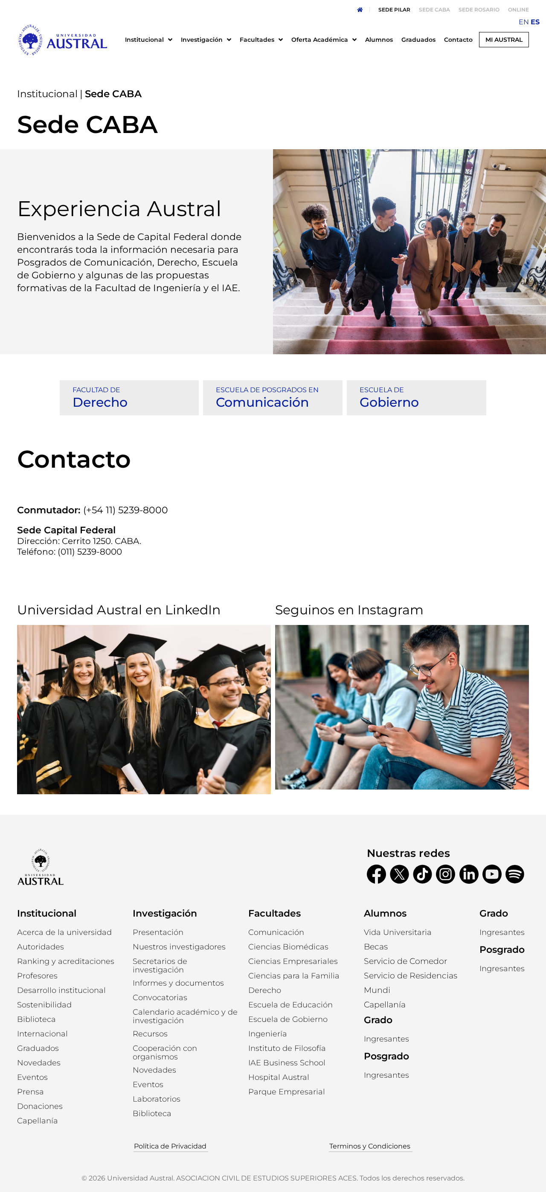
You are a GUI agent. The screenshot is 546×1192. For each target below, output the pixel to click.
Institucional (47, 94)
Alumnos (385, 913)
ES (535, 22)
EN (524, 22)
